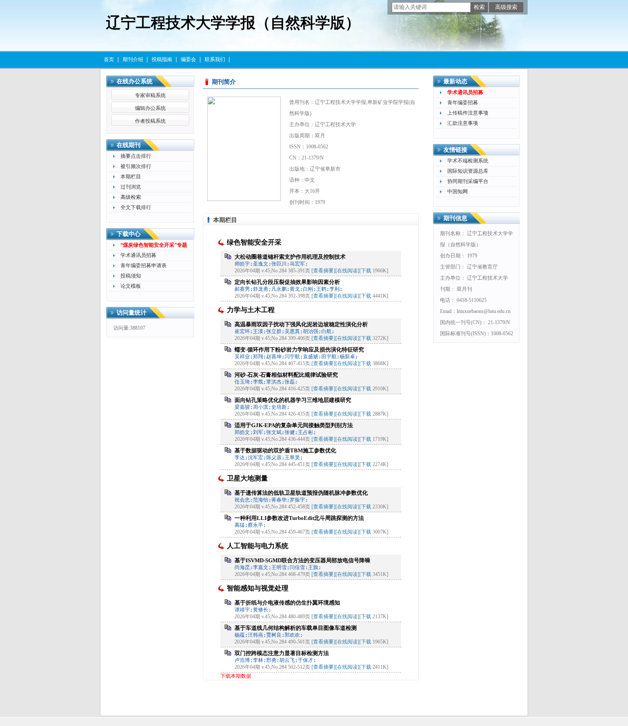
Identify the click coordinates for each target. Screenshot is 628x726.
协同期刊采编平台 (467, 181)
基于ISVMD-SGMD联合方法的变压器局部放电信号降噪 (302, 560)
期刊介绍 (133, 59)
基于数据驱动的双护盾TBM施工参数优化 (285, 450)
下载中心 (129, 234)
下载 (366, 271)
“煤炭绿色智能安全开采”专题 (153, 245)
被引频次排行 (135, 166)
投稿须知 (130, 276)
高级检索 (130, 197)
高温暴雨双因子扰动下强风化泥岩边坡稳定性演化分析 (301, 324)
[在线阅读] (347, 271)
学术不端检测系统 (467, 161)
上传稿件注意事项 (467, 113)
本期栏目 (130, 177)
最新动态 (455, 81)
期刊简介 (224, 82)
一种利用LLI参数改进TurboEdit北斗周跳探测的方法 (299, 518)
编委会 (188, 59)
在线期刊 (129, 145)
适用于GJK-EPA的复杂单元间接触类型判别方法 (294, 425)
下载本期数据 (235, 676)
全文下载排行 (135, 207)
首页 (109, 59)
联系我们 (215, 59)
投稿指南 (162, 59)
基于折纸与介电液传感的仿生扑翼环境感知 (287, 602)
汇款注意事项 (462, 123)
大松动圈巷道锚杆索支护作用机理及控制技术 (290, 257)
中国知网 (457, 192)
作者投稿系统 (150, 121)
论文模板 (130, 286)
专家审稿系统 (150, 95)
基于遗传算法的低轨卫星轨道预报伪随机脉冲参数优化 (301, 493)
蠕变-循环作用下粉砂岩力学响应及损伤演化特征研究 (299, 349)
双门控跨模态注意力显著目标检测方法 (282, 653)
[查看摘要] (323, 271)
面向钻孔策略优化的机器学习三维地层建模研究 (293, 400)
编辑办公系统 (150, 108)
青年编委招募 (462, 103)
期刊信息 (455, 218)
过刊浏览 (130, 187)
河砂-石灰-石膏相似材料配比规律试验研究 (286, 375)
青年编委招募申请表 (143, 266)
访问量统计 (132, 313)
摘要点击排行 (135, 156)
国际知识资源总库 (467, 171)
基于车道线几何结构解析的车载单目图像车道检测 (296, 628)
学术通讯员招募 (138, 255)
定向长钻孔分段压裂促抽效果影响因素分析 (287, 282)
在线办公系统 (135, 81)
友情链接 (455, 150)
